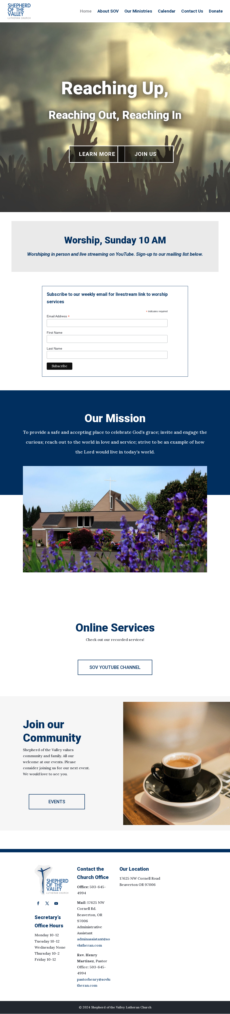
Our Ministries (138, 12)
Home (86, 12)
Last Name (54, 348)
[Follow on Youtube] (56, 903)
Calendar (166, 12)
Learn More (97, 154)
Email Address (58, 316)
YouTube (125, 254)
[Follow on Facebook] (38, 903)
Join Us (146, 154)
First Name (54, 332)
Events (57, 801)
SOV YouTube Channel (115, 667)
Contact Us (192, 12)
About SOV (108, 12)
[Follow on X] (47, 903)
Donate (216, 12)
